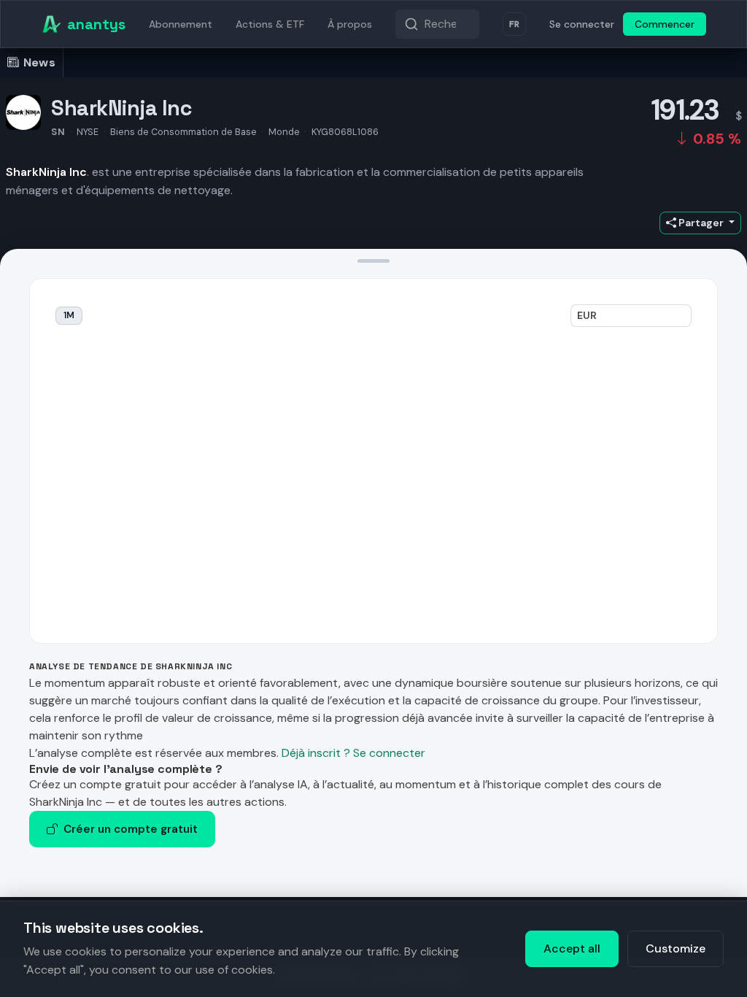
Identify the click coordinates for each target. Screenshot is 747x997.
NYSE (87, 132)
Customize (675, 948)
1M (68, 315)
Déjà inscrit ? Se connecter (353, 753)
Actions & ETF (270, 24)
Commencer (664, 24)
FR (514, 24)
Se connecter (581, 24)
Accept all (571, 948)
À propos (350, 24)
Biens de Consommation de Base (183, 132)
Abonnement (180, 24)
